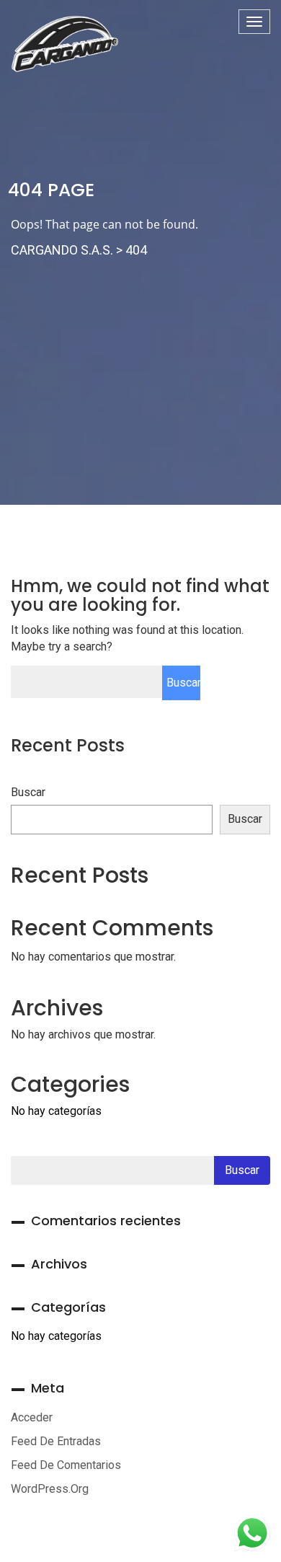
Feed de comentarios (66, 1465)
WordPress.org (50, 1489)
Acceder (32, 1417)
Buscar (28, 792)
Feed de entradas (56, 1441)
